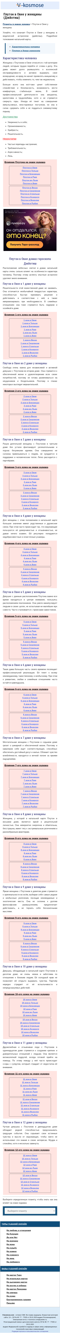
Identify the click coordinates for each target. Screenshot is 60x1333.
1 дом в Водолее (30, 353)
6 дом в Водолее (30, 727)
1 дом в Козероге (30, 349)
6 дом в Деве (30, 710)
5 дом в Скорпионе (30, 645)
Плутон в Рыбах (30, 203)
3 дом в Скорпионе (30, 496)
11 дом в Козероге (30, 1109)
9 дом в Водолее (30, 956)
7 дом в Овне (30, 771)
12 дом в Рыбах (30, 1191)
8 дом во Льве (30, 856)
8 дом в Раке (30, 853)
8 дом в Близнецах (30, 850)
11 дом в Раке (30, 1088)
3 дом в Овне (30, 472)
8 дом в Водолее (30, 876)
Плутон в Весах (30, 188)
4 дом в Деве (30, 564)
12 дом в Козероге (30, 1185)
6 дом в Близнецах (30, 701)
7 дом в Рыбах (30, 806)
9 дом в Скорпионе (30, 946)
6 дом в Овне (30, 695)
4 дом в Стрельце (30, 575)
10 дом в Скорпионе (30, 1023)
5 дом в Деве (30, 637)
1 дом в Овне (30, 320)
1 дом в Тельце (30, 323)
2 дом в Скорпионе (30, 419)
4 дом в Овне (30, 549)
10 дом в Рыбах (30, 1035)
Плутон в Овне (30, 168)
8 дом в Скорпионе (30, 867)
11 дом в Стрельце (30, 1105)
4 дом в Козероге (30, 578)
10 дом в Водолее (30, 1032)
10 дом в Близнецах (30, 1006)
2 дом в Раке (30, 406)
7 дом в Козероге (30, 800)
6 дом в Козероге (30, 724)
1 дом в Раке (30, 329)
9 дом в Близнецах (30, 930)
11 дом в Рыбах (30, 1115)
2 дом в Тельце (30, 399)
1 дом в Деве (30, 336)
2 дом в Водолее (30, 429)
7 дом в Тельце (30, 774)
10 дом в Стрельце (30, 1026)
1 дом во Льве (30, 332)
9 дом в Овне (30, 923)
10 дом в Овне (30, 999)
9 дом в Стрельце (30, 949)
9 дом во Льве (30, 936)
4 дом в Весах (30, 569)
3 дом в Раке (30, 482)
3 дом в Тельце (30, 476)
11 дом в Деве (30, 1095)
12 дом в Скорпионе (30, 1178)
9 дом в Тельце (30, 926)
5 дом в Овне (30, 622)
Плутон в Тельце (30, 171)
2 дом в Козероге (30, 426)
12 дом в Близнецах (30, 1162)
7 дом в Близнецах (30, 777)
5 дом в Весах (30, 642)
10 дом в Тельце (30, 1003)
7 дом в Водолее (30, 803)
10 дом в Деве (30, 1015)
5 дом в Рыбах (30, 657)
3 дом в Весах (30, 492)
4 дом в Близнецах (30, 555)
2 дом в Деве (30, 412)
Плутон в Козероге (30, 197)
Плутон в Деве (30, 183)
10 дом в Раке (30, 1009)
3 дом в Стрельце (30, 499)
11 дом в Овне (30, 1079)
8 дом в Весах (30, 864)
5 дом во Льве (30, 634)
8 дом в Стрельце (30, 870)
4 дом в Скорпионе (30, 572)
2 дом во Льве (30, 409)
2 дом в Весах (30, 416)
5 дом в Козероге (30, 651)
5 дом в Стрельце (30, 648)
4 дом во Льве (30, 561)
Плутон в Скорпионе (30, 191)
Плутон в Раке (30, 177)
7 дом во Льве (30, 783)
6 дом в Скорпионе (30, 718)
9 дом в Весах (30, 943)
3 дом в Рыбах (30, 508)
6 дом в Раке (30, 704)
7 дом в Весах (30, 791)
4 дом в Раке (30, 558)
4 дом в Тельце (30, 552)
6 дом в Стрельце (30, 721)
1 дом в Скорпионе (30, 343)
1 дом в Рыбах (30, 356)
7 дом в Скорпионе (30, 794)
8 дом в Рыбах (30, 879)
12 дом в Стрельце (30, 1182)
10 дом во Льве (30, 1012)
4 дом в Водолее (30, 581)
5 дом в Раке (30, 631)
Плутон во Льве (30, 180)
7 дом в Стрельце (30, 797)
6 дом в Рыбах (30, 730)
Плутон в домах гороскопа (26, 50)
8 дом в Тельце (30, 847)
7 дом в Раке (30, 780)
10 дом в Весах (30, 1019)
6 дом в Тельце (30, 698)
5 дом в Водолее (30, 654)
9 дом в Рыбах (30, 959)
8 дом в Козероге (30, 873)
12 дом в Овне (30, 1155)
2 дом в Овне (30, 396)
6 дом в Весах (30, 714)
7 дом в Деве (30, 786)
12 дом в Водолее (30, 1188)
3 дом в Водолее (30, 505)
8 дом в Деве (30, 859)
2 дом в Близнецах (30, 403)
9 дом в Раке (30, 933)
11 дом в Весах (30, 1099)
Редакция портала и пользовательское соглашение (30, 1331)
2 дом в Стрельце (30, 422)
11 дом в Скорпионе (30, 1102)
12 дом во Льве (30, 1168)
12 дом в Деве (30, 1171)
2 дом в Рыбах (30, 432)
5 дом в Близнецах (30, 628)
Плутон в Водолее (30, 200)
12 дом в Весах (30, 1175)
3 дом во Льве (30, 485)
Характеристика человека (26, 47)
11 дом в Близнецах (30, 1085)
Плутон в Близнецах (30, 174)
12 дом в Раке (30, 1165)
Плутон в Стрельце (30, 194)
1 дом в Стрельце (30, 346)
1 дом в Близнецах (30, 326)
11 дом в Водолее (30, 1112)
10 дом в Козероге (30, 1029)
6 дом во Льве (30, 707)
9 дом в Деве (30, 939)
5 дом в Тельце (30, 625)
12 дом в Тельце (30, 1159)
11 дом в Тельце (30, 1082)
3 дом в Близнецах (30, 479)
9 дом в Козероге (30, 953)
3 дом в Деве (30, 488)
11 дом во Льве (30, 1092)
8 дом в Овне (30, 844)
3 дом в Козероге (30, 502)
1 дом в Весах (30, 340)
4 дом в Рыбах (30, 584)
